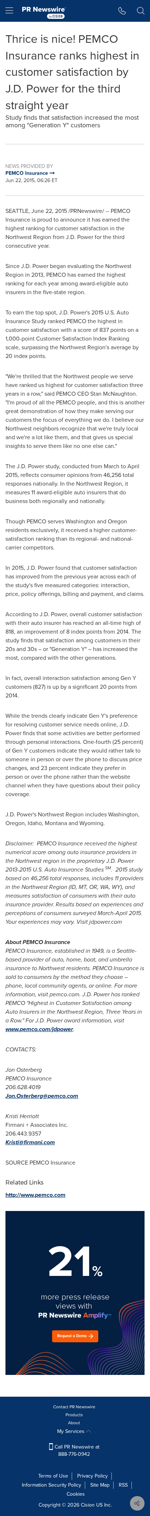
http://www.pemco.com (35, 1195)
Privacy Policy (92, 1476)
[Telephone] (122, 11)
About (74, 1423)
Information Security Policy (51, 1485)
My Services (71, 1431)
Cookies (76, 1494)
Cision (88, 1505)
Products (74, 1415)
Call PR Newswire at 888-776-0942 (76, 1450)
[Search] (140, 11)
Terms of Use (53, 1476)
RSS (123, 1485)
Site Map (100, 1485)
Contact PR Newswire (74, 1407)
